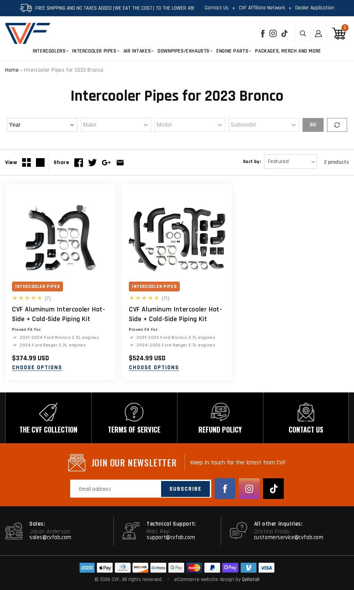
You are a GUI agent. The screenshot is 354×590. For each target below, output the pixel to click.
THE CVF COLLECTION (48, 429)
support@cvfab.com (171, 537)
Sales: (37, 524)
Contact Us (217, 7)
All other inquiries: (278, 524)
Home (12, 70)
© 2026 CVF (107, 579)
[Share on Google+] (106, 162)
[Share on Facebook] (78, 162)
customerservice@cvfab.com (289, 537)
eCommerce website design (204, 579)
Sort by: (252, 161)
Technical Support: (171, 524)
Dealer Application (314, 7)
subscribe (185, 489)
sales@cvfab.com (50, 537)
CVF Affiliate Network (262, 7)
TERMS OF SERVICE (134, 429)
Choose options (37, 368)
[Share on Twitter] (92, 163)
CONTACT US (306, 429)
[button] (49, 51)
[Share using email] (120, 162)
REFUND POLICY (220, 429)
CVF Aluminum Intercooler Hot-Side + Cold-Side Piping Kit (58, 314)
